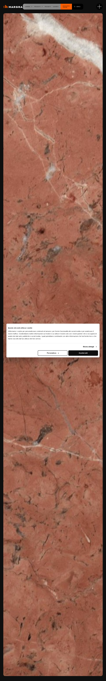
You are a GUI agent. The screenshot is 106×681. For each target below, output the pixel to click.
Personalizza (51, 353)
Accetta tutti (83, 353)
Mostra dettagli (88, 347)
